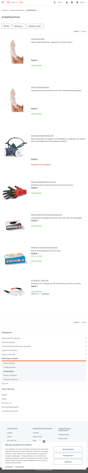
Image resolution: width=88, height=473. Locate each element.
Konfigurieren (68, 455)
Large (60, 51)
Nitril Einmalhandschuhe (40, 87)
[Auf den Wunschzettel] (24, 283)
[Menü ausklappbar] (3, 1)
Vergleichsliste (64, 435)
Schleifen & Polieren (10, 379)
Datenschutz (19, 467)
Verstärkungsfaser (8, 342)
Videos (4, 399)
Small (60, 147)
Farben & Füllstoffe (8, 354)
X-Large (60, 54)
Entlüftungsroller (9, 367)
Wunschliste (63, 438)
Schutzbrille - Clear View (40, 280)
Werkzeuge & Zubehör (10, 358)
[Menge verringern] (32, 301)
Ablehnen (68, 462)
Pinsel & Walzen (9, 363)
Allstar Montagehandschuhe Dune (43, 182)
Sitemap (36, 433)
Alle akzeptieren (68, 449)
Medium (60, 48)
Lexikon (4, 395)
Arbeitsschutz (8, 371)
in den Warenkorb (58, 307)
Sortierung (18, 26)
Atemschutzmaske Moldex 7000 (42, 136)
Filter (7, 26)
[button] (55, 2)
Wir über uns (6, 403)
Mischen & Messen (10, 375)
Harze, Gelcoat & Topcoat (11, 338)
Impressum (9, 467)
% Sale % (5, 383)
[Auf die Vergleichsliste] (18, 283)
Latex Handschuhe (37, 39)
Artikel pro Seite (34, 26)
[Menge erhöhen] (84, 301)
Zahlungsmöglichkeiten (10, 407)
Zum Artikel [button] (58, 172)
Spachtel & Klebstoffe (9, 350)
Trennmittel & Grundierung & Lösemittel (16, 346)
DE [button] (59, 2)
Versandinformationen (10, 411)
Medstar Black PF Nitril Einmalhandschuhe (46, 215)
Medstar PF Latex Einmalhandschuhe (44, 247)
